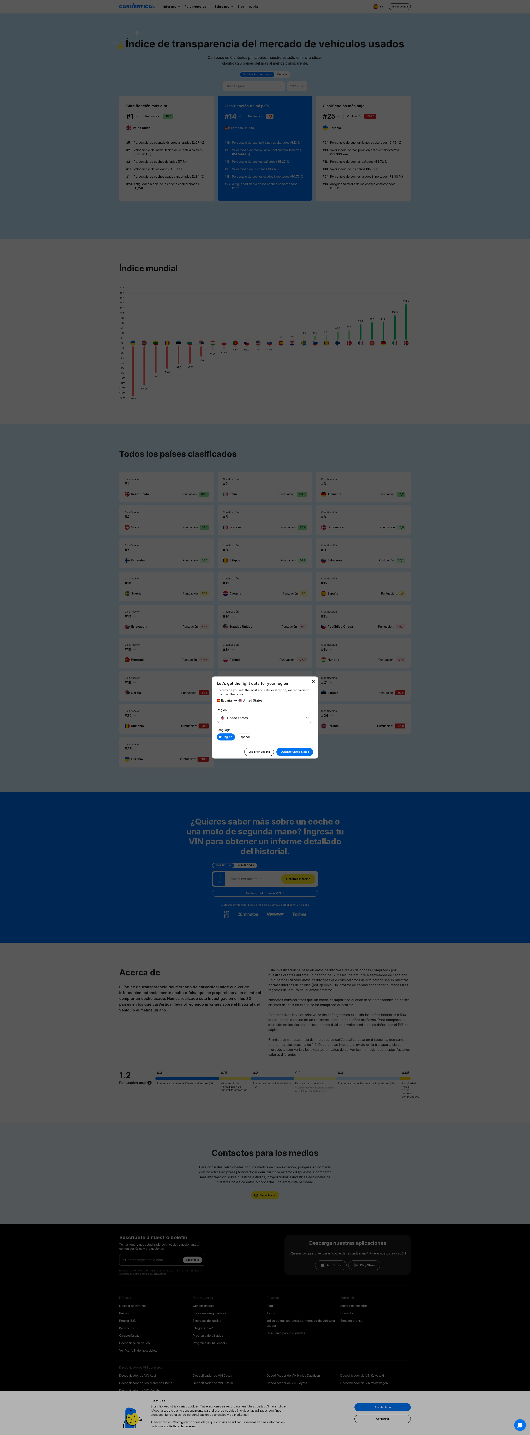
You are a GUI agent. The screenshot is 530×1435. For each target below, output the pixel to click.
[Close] (313, 681)
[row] (226, 737)
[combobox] (259, 718)
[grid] (264, 737)
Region (222, 710)
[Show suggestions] (307, 718)
